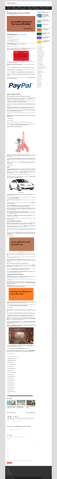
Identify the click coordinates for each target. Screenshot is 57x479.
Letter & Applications (40, 56)
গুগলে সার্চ (9, 229)
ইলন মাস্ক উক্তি (10, 395)
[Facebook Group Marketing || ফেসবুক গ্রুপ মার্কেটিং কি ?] (39, 28)
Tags (47, 12)
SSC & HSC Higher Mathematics (41, 67)
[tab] (39, 12)
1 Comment (16, 14)
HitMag (49, 477)
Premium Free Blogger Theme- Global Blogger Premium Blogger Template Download (46, 15)
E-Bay (30, 43)
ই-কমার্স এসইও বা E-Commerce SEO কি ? (14, 46)
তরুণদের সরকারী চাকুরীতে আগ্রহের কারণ (11, 40)
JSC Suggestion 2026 (35, 7)
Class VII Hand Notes (40, 47)
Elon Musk (8, 61)
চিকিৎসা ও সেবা (24, 7)
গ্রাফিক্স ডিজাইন (38, 77)
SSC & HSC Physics (39, 68)
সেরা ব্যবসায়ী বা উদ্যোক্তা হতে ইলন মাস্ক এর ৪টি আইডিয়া (14, 39)
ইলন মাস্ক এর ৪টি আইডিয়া (22, 34)
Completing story (39, 48)
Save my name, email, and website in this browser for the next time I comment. (19, 460)
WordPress (45, 477)
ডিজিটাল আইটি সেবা (11, 3)
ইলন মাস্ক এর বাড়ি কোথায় (26, 395)
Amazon (28, 43)
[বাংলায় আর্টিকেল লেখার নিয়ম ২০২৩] (39, 24)
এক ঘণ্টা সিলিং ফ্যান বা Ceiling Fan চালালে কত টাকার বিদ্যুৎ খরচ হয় (21, 407)
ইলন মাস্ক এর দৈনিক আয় (18, 395)
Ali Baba (33, 43)
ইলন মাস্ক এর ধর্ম (22, 395)
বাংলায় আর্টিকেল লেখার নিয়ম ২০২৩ (45, 24)
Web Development (39, 71)
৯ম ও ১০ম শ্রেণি (8, 7)
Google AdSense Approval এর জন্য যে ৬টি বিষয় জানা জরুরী (46, 37)
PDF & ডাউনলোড (39, 59)
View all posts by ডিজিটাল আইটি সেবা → (16, 421)
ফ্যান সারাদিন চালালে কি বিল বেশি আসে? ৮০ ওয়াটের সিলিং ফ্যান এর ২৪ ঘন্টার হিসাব (11, 407)
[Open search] (49, 7)
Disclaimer (41, 7)
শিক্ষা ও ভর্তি (38, 87)
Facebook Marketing (40, 51)
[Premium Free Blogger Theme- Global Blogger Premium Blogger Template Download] (39, 14)
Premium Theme (39, 60)
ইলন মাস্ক (17, 69)
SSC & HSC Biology (39, 64)
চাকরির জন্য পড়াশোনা (39, 79)
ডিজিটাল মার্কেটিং (13, 7)
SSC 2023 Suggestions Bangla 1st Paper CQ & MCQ (46, 20)
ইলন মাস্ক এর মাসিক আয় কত (30, 395)
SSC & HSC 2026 (39, 63)
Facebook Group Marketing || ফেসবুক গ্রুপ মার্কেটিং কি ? (46, 29)
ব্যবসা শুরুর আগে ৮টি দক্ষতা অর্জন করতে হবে (16, 429)
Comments (43, 12)
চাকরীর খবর (38, 80)
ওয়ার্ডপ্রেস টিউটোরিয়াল (19, 7)
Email (8, 452)
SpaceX (34, 74)
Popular (39, 12)
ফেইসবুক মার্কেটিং (39, 85)
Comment (8, 438)
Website (8, 456)
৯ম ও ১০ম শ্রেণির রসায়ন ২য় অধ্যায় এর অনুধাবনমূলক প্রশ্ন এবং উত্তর (46, 41)
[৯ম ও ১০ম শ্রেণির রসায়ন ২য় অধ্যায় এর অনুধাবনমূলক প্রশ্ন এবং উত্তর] (39, 40)
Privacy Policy (46, 7)
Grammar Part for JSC (40, 52)
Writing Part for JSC (40, 72)
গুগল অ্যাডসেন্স (38, 76)
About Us (29, 7)
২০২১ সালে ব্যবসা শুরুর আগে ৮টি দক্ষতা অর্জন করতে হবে (13, 41)
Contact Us (8, 469)
